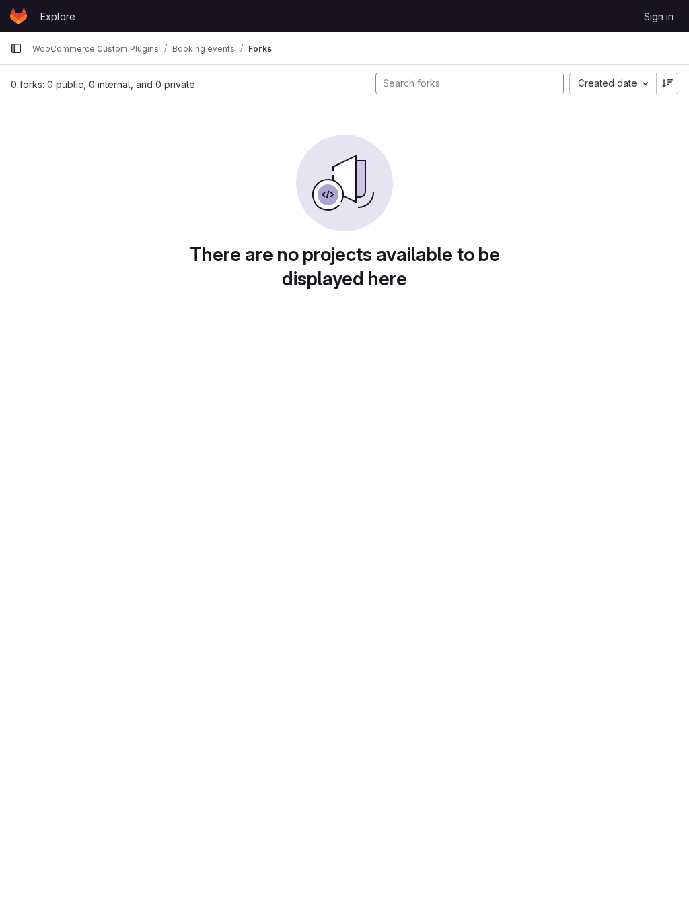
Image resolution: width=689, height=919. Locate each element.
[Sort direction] (667, 83)
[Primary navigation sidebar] (16, 48)
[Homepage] (18, 16)
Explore (57, 16)
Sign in (659, 16)
